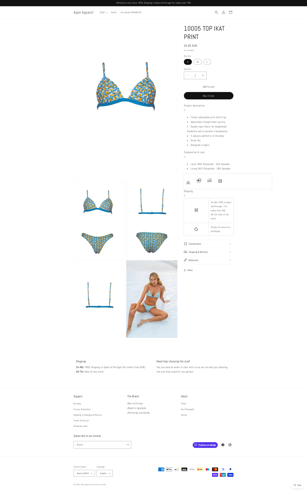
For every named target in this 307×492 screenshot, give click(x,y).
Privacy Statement (82, 409)
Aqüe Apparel (86, 485)
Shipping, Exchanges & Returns (88, 414)
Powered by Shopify (98, 485)
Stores (184, 414)
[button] (103, 12)
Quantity (187, 69)
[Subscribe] (127, 444)
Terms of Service (81, 420)
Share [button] (190, 270)
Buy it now (208, 95)
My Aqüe (77, 403)
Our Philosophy (187, 409)
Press (183, 403)
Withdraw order (80, 426)
